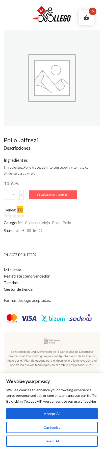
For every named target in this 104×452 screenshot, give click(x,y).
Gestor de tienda (18, 289)
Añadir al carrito (54, 194)
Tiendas (11, 282)
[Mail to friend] (29, 231)
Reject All (52, 441)
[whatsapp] (40, 231)
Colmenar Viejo (37, 222)
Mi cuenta (12, 269)
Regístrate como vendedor (27, 275)
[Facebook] (23, 231)
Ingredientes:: (14, 167)
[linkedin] (35, 231)
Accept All (52, 413)
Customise (52, 427)
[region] (52, 412)
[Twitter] (17, 231)
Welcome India (36, 209)
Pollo (56, 222)
